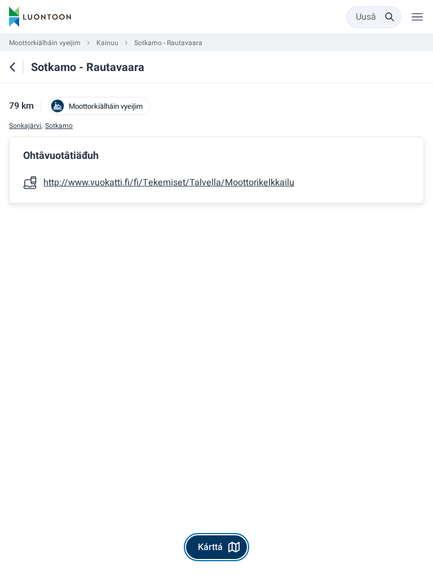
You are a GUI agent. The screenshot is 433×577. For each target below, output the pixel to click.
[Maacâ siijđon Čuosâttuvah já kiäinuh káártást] (12, 67)
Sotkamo (59, 126)
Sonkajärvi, (25, 126)
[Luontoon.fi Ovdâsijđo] (40, 17)
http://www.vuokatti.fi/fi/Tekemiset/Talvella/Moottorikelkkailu (168, 182)
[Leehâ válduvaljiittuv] (417, 16)
